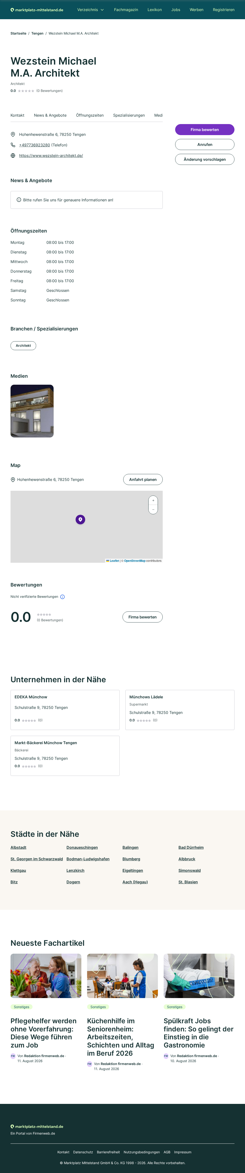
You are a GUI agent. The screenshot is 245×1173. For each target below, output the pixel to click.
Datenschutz (83, 1152)
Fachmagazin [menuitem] (126, 9)
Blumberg (131, 858)
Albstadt (18, 847)
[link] (65, 710)
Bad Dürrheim (191, 847)
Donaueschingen (82, 847)
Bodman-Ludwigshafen (88, 858)
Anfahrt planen (143, 479)
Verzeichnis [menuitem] (87, 9)
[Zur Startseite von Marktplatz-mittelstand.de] (37, 9)
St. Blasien (188, 882)
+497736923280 (34, 145)
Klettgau (18, 870)
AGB (167, 1152)
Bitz (14, 882)
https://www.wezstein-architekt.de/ (51, 155)
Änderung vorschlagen (205, 159)
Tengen (37, 33)
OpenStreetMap (134, 560)
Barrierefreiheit (108, 1152)
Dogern (73, 882)
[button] (80, 520)
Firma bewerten (142, 617)
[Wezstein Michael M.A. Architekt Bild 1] (34, 411)
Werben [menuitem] (196, 9)
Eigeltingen (132, 870)
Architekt (23, 345)
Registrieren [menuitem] (223, 9)
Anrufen (204, 144)
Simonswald (189, 870)
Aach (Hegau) (135, 882)
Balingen (130, 847)
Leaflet (114, 560)
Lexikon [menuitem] (155, 9)
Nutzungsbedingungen (142, 1152)
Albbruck (186, 858)
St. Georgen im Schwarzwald (37, 858)
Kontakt (63, 1152)
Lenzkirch (75, 870)
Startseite (18, 33)
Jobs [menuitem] (175, 9)
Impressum (182, 1152)
